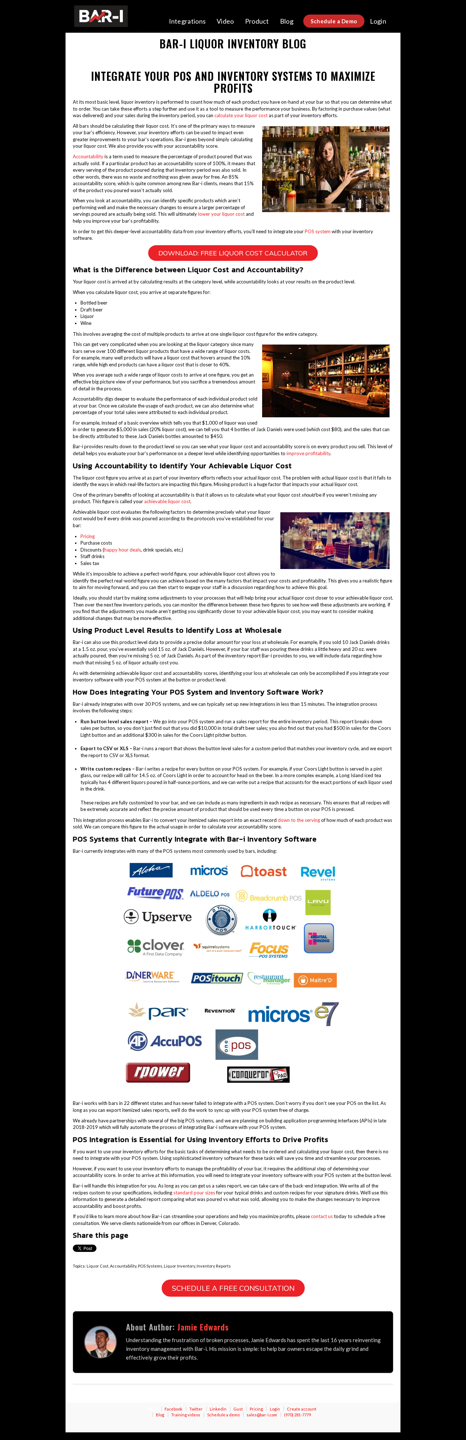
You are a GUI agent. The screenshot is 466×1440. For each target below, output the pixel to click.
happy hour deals (122, 550)
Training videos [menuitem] (185, 1414)
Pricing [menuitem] (256, 1409)
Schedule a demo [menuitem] (223, 1414)
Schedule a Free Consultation (233, 1288)
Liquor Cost (97, 1266)
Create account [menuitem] (301, 1409)
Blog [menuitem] (286, 21)
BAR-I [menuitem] (152, 1409)
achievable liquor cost (167, 501)
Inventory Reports (214, 1266)
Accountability (88, 156)
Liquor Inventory (179, 1266)
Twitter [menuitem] (196, 1409)
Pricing (87, 536)
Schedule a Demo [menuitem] (334, 21)
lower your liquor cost (221, 214)
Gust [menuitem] (238, 1409)
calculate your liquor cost (241, 115)
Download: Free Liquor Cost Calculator (233, 253)
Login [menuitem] (378, 21)
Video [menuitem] (225, 21)
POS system (318, 231)
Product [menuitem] (257, 21)
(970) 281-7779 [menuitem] (297, 1414)
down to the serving (299, 820)
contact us (322, 1216)
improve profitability (308, 453)
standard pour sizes (194, 1193)
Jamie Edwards (203, 1327)
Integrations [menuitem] (187, 21)
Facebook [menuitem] (173, 1409)
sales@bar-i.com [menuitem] (261, 1414)
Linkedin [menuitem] (218, 1409)
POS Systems (150, 1266)
